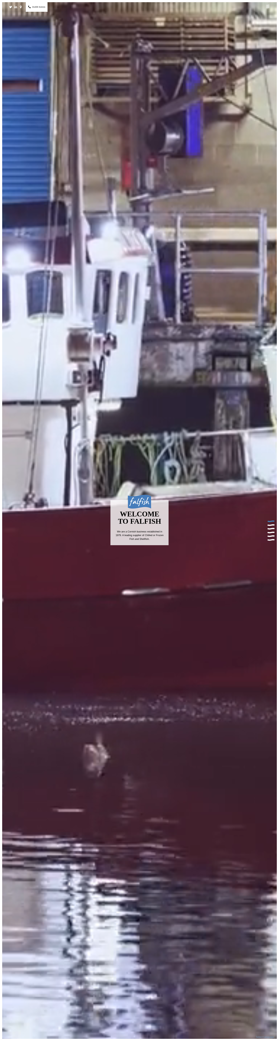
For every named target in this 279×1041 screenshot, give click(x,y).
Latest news (271, 541)
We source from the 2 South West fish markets (271, 533)
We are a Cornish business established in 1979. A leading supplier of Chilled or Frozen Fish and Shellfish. (139, 522)
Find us (21, 7)
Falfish (139, 5)
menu (268, 6)
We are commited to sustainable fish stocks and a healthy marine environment (271, 530)
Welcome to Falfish (271, 522)
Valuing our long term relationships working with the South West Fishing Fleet (271, 526)
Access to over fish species (271, 537)
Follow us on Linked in (16, 7)
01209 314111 (38, 7)
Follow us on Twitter (11, 7)
